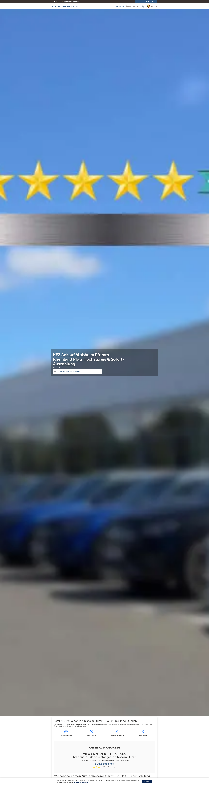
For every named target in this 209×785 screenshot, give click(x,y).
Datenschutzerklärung (81, 782)
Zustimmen (147, 781)
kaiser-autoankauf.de (65, 6)
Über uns (128, 6)
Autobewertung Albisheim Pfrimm (146, 2)
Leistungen (136, 6)
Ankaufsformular (119, 6)
